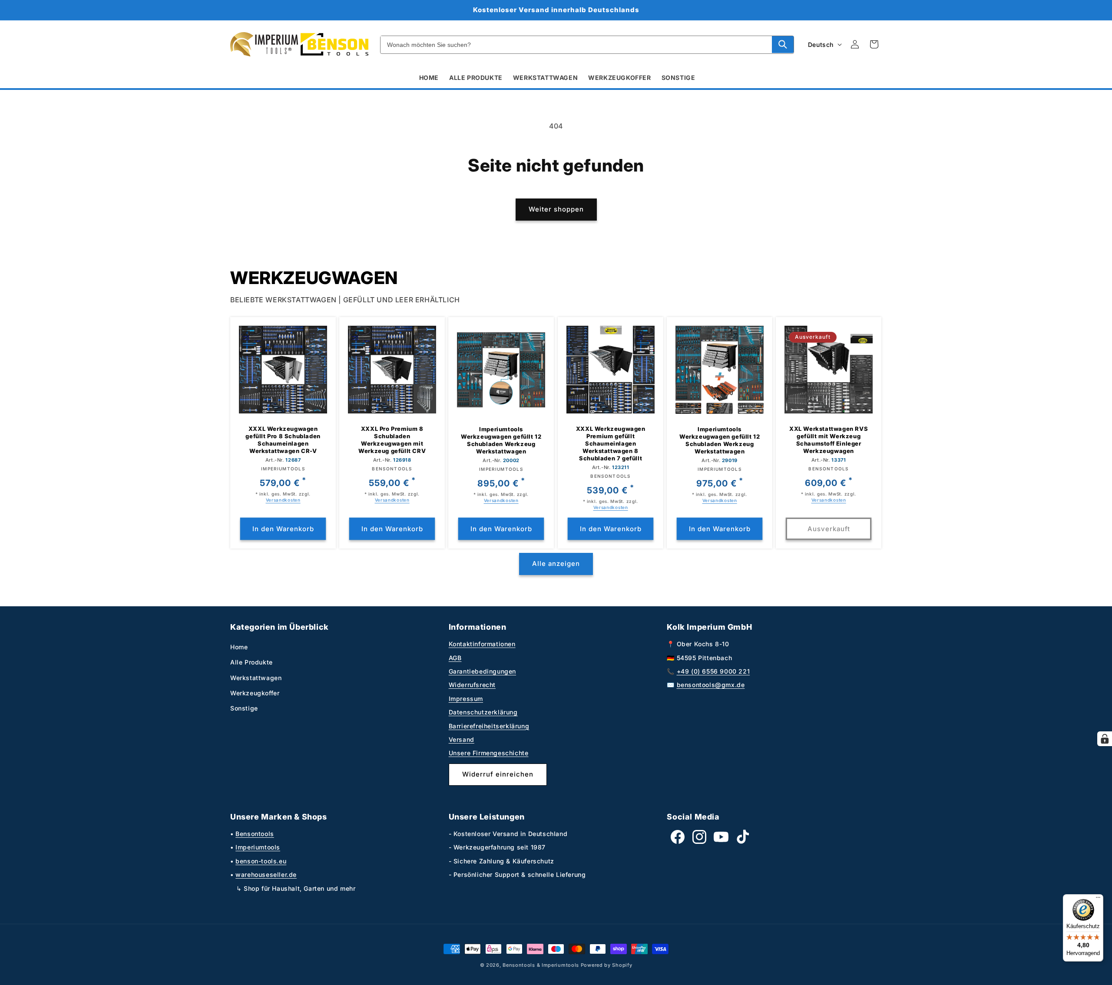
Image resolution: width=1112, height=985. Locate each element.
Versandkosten (283, 499)
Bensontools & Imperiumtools (541, 965)
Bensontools (254, 833)
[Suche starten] (783, 44)
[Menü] (1098, 899)
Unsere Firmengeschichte (489, 753)
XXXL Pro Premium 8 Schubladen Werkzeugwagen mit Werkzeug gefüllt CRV (392, 439)
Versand (461, 739)
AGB (455, 657)
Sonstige (244, 708)
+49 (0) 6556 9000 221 (713, 671)
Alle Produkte (251, 662)
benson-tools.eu (260, 861)
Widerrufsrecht (472, 684)
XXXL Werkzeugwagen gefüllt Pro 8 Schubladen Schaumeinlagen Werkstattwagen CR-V (282, 439)
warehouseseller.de (266, 874)
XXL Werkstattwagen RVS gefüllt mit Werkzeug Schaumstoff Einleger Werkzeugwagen (828, 439)
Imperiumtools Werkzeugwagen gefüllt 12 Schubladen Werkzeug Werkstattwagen (501, 440)
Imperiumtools (257, 847)
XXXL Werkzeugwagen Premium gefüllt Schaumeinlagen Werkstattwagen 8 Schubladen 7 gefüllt (610, 443)
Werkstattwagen (255, 677)
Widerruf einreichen (497, 774)
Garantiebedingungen (482, 671)
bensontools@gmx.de (711, 684)
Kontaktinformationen (482, 644)
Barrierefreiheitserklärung (489, 726)
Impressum (466, 698)
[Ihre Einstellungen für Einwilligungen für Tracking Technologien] (1104, 738)
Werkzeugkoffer (254, 693)
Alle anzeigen (556, 563)
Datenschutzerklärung (483, 712)
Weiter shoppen (556, 209)
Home (239, 647)
